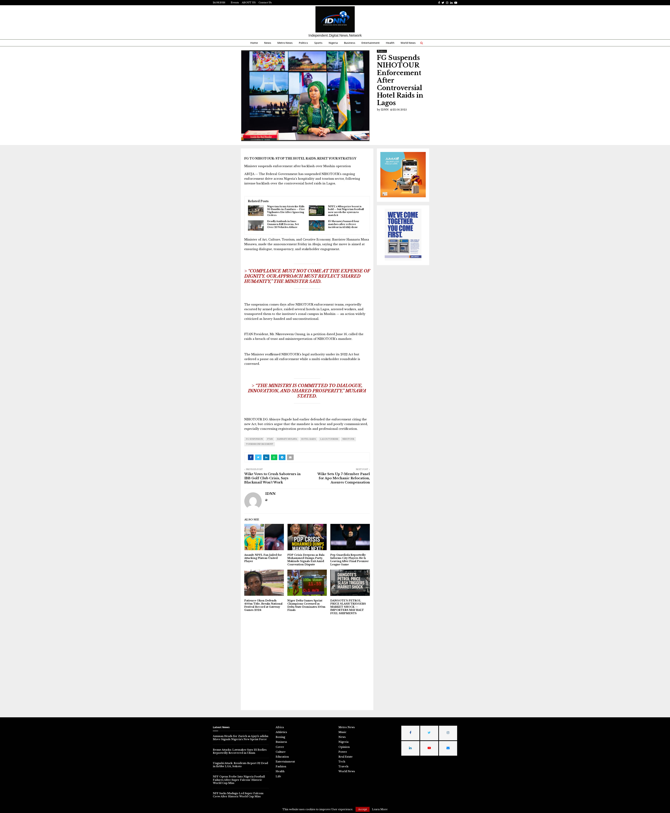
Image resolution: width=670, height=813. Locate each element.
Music (342, 732)
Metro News (285, 42)
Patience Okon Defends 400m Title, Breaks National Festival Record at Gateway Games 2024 (263, 605)
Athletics (281, 732)
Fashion (281, 766)
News (267, 42)
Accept (362, 809)
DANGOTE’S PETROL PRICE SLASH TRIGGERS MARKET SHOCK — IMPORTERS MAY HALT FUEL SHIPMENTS (348, 607)
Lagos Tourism (329, 439)
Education (282, 756)
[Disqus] (307, 662)
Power (342, 751)
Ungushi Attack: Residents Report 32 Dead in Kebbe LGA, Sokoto (240, 765)
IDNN (385, 109)
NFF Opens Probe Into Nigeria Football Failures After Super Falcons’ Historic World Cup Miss (239, 779)
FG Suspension (254, 439)
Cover (280, 747)
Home (254, 42)
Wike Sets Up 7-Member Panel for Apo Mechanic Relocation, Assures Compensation (343, 478)
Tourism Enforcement (259, 444)
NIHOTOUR (348, 439)
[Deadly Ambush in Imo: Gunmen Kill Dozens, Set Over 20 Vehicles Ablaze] (256, 225)
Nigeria (333, 42)
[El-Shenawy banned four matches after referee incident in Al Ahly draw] (317, 225)
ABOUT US (249, 2)
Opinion (344, 747)
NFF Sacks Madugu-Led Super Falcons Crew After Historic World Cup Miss (238, 795)
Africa (280, 727)
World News (408, 42)
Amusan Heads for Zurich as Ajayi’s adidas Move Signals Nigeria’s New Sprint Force (240, 738)
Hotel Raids (308, 439)
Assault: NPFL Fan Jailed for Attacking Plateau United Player (263, 558)
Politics (303, 42)
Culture (281, 751)
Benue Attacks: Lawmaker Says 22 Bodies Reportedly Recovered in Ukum (240, 751)
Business (349, 42)
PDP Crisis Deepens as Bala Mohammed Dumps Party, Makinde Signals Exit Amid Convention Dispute (305, 559)
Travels (343, 766)
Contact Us (265, 2)
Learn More (380, 809)
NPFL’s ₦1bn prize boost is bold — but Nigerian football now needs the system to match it (346, 211)
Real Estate (345, 756)
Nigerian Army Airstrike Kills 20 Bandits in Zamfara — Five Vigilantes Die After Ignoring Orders (286, 211)
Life (278, 776)
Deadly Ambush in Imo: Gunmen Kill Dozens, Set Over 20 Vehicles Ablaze (283, 224)
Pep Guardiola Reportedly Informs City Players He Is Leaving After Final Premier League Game (349, 559)
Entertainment (371, 42)
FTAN (270, 439)
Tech (341, 761)
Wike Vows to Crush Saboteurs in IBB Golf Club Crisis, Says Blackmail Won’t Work (272, 478)
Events (235, 2)
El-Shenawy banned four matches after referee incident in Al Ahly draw (343, 224)
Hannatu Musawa (287, 439)
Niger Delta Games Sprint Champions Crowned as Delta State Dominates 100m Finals (306, 605)
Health (390, 42)
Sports (318, 42)
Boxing (280, 737)
